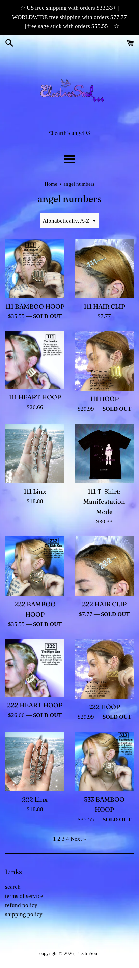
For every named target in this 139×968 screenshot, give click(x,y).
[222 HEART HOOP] (34, 668)
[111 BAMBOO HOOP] (34, 268)
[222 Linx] (34, 761)
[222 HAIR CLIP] (104, 566)
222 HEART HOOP (34, 705)
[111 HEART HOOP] (34, 360)
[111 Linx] (34, 453)
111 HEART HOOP (35, 397)
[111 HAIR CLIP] (104, 268)
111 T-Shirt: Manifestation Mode (104, 502)
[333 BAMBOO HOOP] (104, 761)
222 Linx (35, 799)
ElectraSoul (87, 953)
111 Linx (35, 491)
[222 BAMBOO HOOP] (34, 566)
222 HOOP (104, 707)
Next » (78, 839)
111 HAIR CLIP (104, 306)
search (13, 887)
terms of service (24, 896)
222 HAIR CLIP (104, 604)
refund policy (21, 905)
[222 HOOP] (104, 669)
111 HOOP (104, 399)
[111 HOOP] (104, 361)
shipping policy (24, 914)
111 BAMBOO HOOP (34, 306)
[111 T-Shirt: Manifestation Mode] (104, 453)
